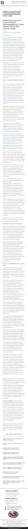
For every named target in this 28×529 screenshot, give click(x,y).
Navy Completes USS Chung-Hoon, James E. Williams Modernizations (12, 468)
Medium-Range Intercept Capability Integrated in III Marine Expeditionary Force (13, 458)
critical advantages (14, 97)
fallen (13, 142)
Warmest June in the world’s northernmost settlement (10, 472)
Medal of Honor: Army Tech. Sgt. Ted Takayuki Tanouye (13, 439)
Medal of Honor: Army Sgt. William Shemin (12, 444)
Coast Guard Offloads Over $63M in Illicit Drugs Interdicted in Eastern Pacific (14, 463)
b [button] (2, 2)
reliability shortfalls (20, 159)
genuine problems (8, 135)
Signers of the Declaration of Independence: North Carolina (11, 448)
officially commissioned (13, 42)
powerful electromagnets (15, 92)
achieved (7, 117)
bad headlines (10, 339)
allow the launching (13, 185)
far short (17, 142)
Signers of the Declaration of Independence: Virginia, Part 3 (11, 453)
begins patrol (11, 199)
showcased (17, 109)
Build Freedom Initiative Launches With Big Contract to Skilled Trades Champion (13, 482)
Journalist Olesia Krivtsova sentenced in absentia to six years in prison (14, 477)
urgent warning (15, 272)
